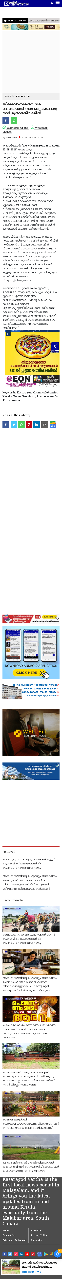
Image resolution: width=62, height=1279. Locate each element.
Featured (8, 852)
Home (7, 97)
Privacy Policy (39, 1235)
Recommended (13, 900)
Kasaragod (23, 97)
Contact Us (8, 1235)
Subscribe (37, 1240)
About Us (36, 1230)
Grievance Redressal (14, 1240)
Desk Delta (12, 137)
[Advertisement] (31, 62)
